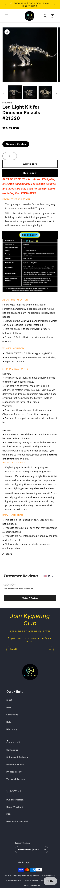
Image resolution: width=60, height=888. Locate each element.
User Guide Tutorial (17, 821)
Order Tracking (14, 807)
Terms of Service (15, 779)
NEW (8, 707)
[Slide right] (56, 93)
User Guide (27, 320)
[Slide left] (3, 93)
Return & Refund (15, 764)
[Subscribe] (49, 649)
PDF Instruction (15, 799)
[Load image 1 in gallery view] (14, 92)
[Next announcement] (54, 4)
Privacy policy (14, 880)
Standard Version (16, 144)
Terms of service (31, 880)
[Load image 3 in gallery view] (45, 92)
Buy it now (30, 173)
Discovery (11, 729)
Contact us (12, 714)
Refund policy (48, 875)
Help (8, 722)
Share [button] (9, 554)
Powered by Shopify (31, 875)
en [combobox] (49, 576)
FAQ (8, 814)
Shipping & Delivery (17, 757)
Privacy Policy (13, 771)
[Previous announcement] (5, 4)
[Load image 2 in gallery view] (30, 92)
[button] (6, 15)
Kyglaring (17, 875)
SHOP (9, 700)
